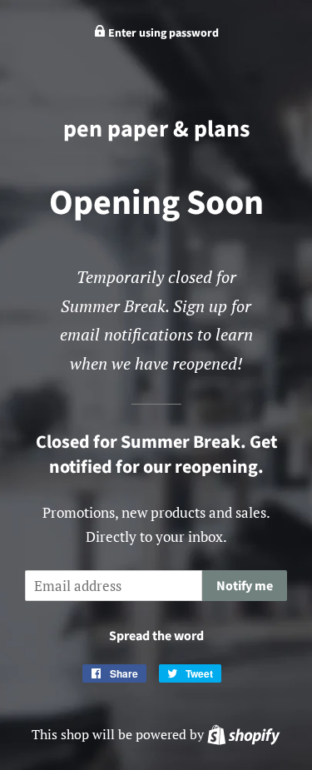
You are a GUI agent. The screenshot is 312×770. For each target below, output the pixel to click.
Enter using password (162, 33)
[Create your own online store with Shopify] (243, 734)
